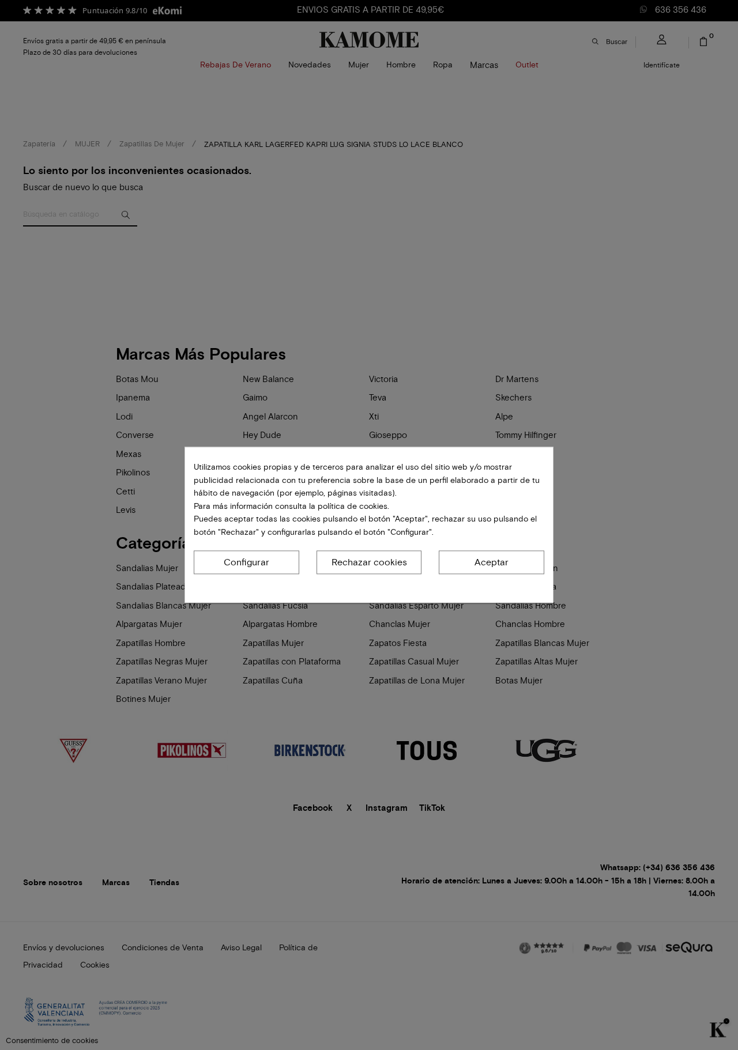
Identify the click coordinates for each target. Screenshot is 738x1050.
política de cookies (351, 506)
